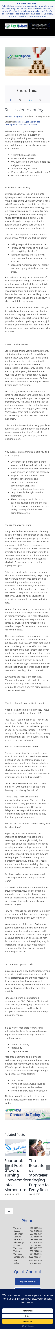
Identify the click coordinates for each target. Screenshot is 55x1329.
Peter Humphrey (15, 116)
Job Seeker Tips (33, 121)
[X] (20, 100)
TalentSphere (11, 124)
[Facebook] (10, 100)
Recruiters (33, 124)
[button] (7, 1167)
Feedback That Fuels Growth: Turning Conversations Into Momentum (18, 1175)
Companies (23, 124)
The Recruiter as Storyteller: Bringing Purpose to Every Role (39, 1175)
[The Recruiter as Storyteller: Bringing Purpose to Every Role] (39, 1140)
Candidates (20, 121)
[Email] (40, 100)
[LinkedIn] (30, 100)
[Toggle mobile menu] (48, 31)
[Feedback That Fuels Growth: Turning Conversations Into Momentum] (15, 1140)
